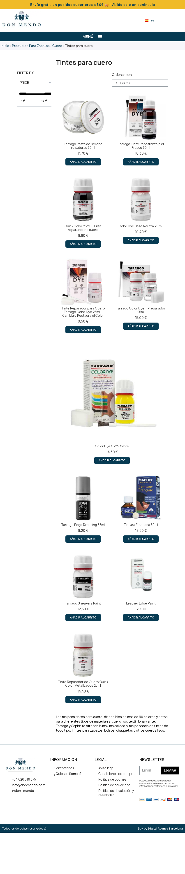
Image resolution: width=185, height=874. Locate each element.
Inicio (5, 46)
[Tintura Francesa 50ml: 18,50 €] (141, 508)
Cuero (57, 46)
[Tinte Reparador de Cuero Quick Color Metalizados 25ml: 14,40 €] (83, 666)
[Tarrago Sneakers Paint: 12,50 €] (83, 586)
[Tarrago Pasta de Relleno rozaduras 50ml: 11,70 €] (83, 128)
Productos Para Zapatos (31, 46)
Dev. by (160, 828)
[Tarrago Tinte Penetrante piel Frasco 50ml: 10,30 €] (141, 128)
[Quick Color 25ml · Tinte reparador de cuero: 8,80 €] (83, 211)
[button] (166, 20)
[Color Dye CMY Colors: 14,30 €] (112, 403)
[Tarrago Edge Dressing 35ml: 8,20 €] (83, 508)
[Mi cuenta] (173, 20)
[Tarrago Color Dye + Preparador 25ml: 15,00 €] (141, 293)
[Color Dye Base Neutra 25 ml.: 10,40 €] (141, 209)
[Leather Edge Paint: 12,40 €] (141, 586)
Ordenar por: (122, 74)
